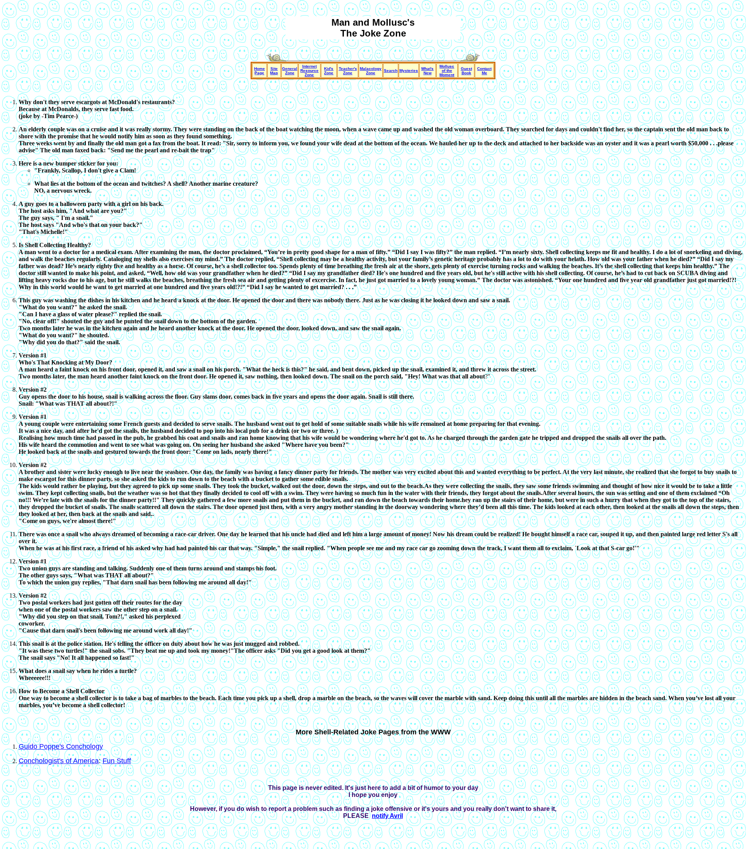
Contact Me (484, 70)
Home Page (259, 70)
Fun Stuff (117, 761)
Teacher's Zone (348, 70)
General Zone (289, 70)
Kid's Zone (328, 70)
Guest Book (466, 70)
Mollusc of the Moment (446, 70)
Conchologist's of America (59, 761)
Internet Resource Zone (309, 70)
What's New (427, 70)
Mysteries (408, 70)
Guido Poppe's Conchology (61, 746)
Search (390, 70)
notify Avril (387, 815)
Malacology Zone (371, 70)
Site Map (274, 70)
